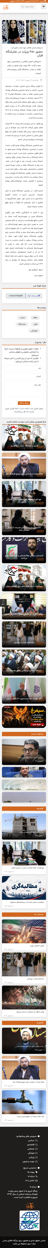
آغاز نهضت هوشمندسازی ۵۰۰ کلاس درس (24, 698)
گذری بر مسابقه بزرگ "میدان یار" (24, 445)
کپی (33, 296)
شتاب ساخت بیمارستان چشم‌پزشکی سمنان (31, 832)
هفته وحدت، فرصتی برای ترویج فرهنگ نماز (24, 473)
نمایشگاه (22, 324)
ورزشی (31, 1157)
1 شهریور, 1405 (8, 982)
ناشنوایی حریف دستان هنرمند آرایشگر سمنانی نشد (24, 529)
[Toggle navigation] (43, 6)
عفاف (35, 317)
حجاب (22, 317)
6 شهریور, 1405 (9, 1086)
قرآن (35, 324)
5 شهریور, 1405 (39, 761)
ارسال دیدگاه (24, 403)
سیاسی (31, 1140)
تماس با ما (29, 1180)
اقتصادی (30, 1144)
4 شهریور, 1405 (9, 906)
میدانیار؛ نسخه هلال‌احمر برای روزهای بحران (24, 586)
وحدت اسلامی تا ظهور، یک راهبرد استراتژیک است (30, 1046)
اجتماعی (30, 1148)
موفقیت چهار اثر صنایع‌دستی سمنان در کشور (24, 614)
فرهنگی (34, 330)
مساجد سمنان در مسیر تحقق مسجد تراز (24, 670)
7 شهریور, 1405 (39, 836)
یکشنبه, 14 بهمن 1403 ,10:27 (27, 80)
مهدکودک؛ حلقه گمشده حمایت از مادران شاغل (24, 500)
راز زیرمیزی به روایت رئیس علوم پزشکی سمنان (30, 758)
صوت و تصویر (28, 1161)
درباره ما (31, 1176)
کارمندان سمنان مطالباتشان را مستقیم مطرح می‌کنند (24, 557)
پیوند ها (31, 1172)
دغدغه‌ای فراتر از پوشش (24, 642)
